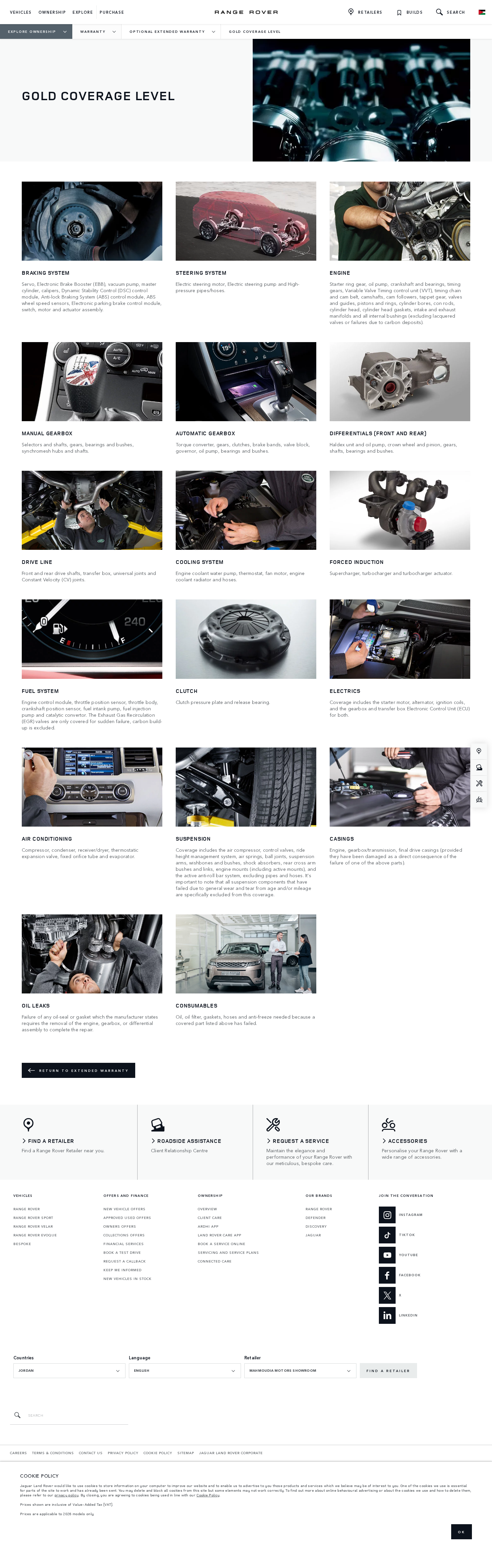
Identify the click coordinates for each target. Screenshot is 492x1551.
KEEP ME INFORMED (122, 1270)
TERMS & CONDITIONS (53, 1452)
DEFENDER (316, 1217)
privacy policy (67, 1495)
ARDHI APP (208, 1226)
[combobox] (69, 1370)
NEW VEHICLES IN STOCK (127, 1278)
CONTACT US (91, 1452)
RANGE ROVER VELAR (33, 1226)
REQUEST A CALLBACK (124, 1261)
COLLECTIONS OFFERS (124, 1235)
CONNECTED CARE (215, 1261)
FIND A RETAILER (388, 1370)
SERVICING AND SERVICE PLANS (228, 1252)
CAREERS (18, 1452)
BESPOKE (22, 1243)
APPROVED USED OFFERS (127, 1217)
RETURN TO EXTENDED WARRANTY (84, 1070)
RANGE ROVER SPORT (33, 1217)
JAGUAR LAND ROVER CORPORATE (231, 1452)
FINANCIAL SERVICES (123, 1243)
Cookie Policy (208, 1495)
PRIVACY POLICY (123, 1452)
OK (461, 1532)
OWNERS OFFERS (119, 1226)
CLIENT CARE (210, 1217)
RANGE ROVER (26, 1209)
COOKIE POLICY (158, 1452)
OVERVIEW (207, 1209)
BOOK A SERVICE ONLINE (221, 1243)
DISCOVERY (316, 1226)
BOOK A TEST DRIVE (122, 1252)
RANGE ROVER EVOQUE (35, 1235)
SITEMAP (185, 1452)
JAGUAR (313, 1235)
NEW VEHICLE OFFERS (124, 1209)
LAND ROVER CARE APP (219, 1235)
